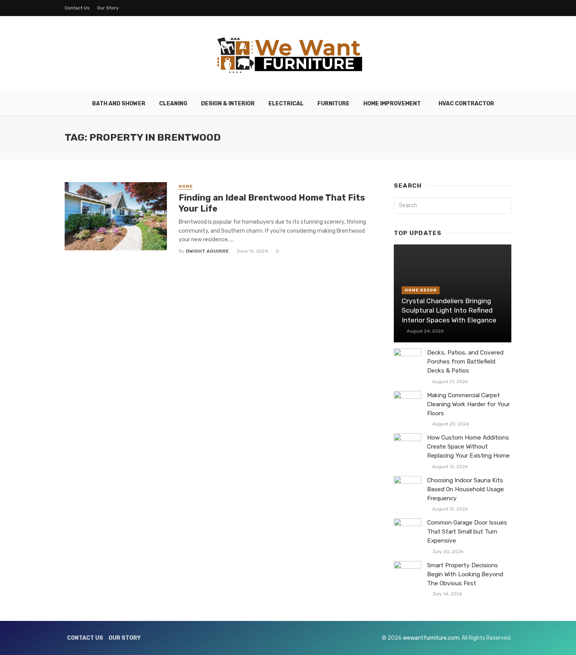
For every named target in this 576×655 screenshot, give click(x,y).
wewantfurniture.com (431, 638)
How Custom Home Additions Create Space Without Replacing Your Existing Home (468, 446)
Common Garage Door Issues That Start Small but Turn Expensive (467, 531)
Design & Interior (228, 103)
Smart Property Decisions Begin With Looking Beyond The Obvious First (465, 574)
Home (186, 186)
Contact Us (77, 8)
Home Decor (421, 290)
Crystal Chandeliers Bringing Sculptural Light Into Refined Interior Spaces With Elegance (449, 310)
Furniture (333, 103)
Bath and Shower (118, 103)
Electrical (286, 103)
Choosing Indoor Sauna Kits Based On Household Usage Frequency (465, 489)
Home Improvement (392, 103)
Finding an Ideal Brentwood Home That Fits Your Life (272, 203)
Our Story (108, 8)
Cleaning (173, 103)
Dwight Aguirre (207, 251)
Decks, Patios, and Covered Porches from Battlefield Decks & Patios (465, 361)
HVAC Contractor (466, 103)
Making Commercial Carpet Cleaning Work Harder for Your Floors (468, 404)
